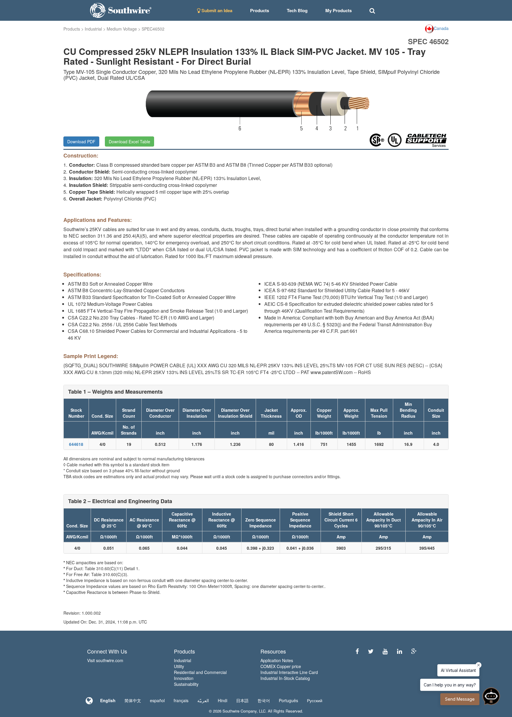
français (181, 700)
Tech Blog (297, 10)
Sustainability (186, 684)
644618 (76, 444)
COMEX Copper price (280, 666)
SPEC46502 (153, 29)
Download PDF (81, 141)
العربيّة (203, 700)
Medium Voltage (122, 29)
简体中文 (132, 700)
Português (288, 700)
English (108, 700)
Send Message (460, 699)
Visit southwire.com (105, 660)
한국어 (263, 700)
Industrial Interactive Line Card (289, 672)
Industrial (93, 29)
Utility (179, 666)
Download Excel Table (129, 141)
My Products (338, 10)
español (157, 700)
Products (71, 29)
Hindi (222, 700)
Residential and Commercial (200, 672)
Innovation (183, 678)
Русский (314, 700)
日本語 (242, 700)
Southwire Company (240, 711)
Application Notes (276, 660)
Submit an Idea (216, 10)
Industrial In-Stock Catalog (285, 678)
